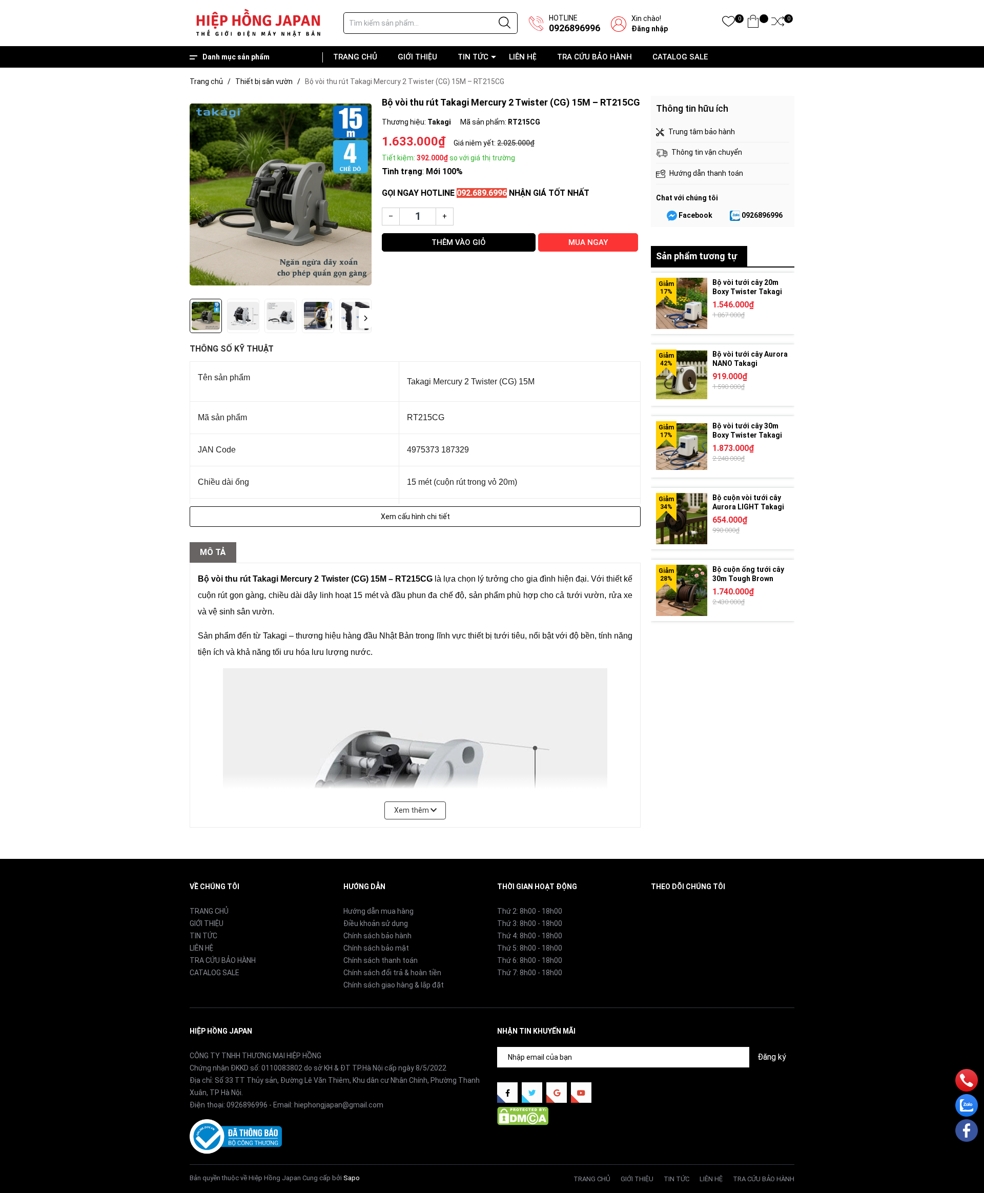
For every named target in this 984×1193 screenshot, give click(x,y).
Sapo (351, 1178)
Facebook (695, 215)
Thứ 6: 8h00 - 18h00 (529, 960)
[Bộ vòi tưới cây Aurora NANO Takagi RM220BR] (681, 375)
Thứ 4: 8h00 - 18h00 (529, 936)
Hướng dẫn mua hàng (378, 911)
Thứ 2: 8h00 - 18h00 (529, 911)
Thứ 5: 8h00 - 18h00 (529, 948)
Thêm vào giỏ (459, 242)
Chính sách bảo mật (376, 948)
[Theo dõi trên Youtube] (581, 1092)
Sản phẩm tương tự (696, 256)
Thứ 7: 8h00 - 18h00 (529, 973)
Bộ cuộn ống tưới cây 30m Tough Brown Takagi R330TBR (748, 578)
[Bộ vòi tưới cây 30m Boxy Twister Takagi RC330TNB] (681, 446)
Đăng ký (771, 1057)
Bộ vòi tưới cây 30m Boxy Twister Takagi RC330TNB (747, 435)
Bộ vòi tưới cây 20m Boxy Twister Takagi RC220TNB (747, 291)
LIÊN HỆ (523, 56)
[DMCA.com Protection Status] (522, 1116)
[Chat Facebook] (672, 216)
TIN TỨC (473, 56)
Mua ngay (588, 242)
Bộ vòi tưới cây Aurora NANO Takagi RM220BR (750, 363)
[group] (281, 195)
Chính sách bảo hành (377, 936)
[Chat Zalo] (735, 216)
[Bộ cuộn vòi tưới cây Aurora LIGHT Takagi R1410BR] (681, 518)
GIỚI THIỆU (417, 56)
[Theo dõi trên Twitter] (532, 1092)
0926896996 (574, 28)
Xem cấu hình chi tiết (415, 516)
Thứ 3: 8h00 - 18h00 (529, 923)
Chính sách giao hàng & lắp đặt (393, 985)
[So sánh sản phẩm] (777, 23)
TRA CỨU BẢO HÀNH (594, 56)
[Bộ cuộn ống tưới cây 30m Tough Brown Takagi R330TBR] (681, 590)
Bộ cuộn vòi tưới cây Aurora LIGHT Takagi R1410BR (748, 506)
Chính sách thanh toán (380, 960)
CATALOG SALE (680, 56)
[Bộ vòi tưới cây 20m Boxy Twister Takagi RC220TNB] (681, 303)
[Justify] (505, 23)
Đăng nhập (649, 29)
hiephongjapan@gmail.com (338, 1105)
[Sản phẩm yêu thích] (728, 23)
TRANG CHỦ (355, 56)
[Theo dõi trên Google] (556, 1092)
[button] (365, 318)
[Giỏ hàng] (753, 23)
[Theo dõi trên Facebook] (507, 1092)
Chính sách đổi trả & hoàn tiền (392, 973)
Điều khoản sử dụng (375, 923)
